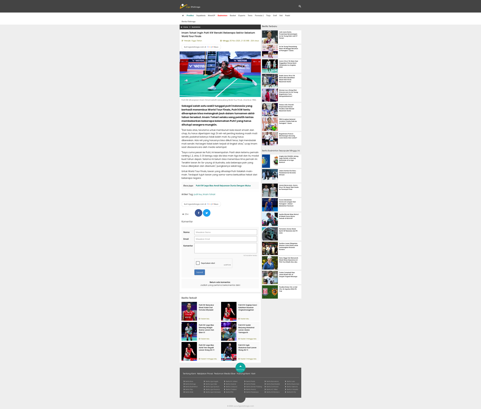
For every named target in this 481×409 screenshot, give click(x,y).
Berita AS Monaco (273, 392)
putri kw (198, 194)
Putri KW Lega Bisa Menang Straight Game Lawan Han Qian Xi (206, 329)
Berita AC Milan (272, 389)
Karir (253, 373)
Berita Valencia (292, 386)
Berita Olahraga (188, 21)
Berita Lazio (291, 381)
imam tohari (209, 194)
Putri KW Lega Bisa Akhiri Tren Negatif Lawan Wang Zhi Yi (206, 347)
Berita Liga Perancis (213, 389)
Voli (281, 15)
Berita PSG (229, 392)
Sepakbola (200, 15)
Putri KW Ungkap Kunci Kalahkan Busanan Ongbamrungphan (247, 307)
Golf (275, 15)
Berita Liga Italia (211, 384)
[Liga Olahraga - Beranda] (190, 6)
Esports (241, 15)
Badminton (222, 15)
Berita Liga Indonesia (213, 392)
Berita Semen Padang (254, 386)
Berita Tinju (189, 389)
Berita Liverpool (231, 386)
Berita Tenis (189, 392)
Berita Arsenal (231, 384)
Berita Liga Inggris (212, 381)
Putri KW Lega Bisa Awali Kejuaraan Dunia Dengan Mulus (223, 185)
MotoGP (211, 15)
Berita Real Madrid (273, 384)
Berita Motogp (190, 384)
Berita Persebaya (252, 392)
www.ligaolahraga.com (243, 406)
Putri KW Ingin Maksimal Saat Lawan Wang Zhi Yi (247, 347)
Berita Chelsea (231, 389)
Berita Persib (250, 381)
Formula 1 (259, 15)
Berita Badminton (191, 386)
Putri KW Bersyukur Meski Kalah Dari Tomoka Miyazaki (206, 307)
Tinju (268, 15)
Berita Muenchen (293, 384)
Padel (287, 15)
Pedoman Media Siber (224, 373)
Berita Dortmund (272, 386)
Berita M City (291, 392)
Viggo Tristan (196, 40)
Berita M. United (231, 381)
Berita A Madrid (292, 389)
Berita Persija (250, 384)
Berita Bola (189, 381)
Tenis (250, 15)
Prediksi (190, 15)
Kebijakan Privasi (205, 373)
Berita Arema (251, 389)
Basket (233, 15)
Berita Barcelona (273, 381)
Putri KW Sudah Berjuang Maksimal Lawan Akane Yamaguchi (246, 329)
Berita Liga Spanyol (212, 386)
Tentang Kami (189, 373)
